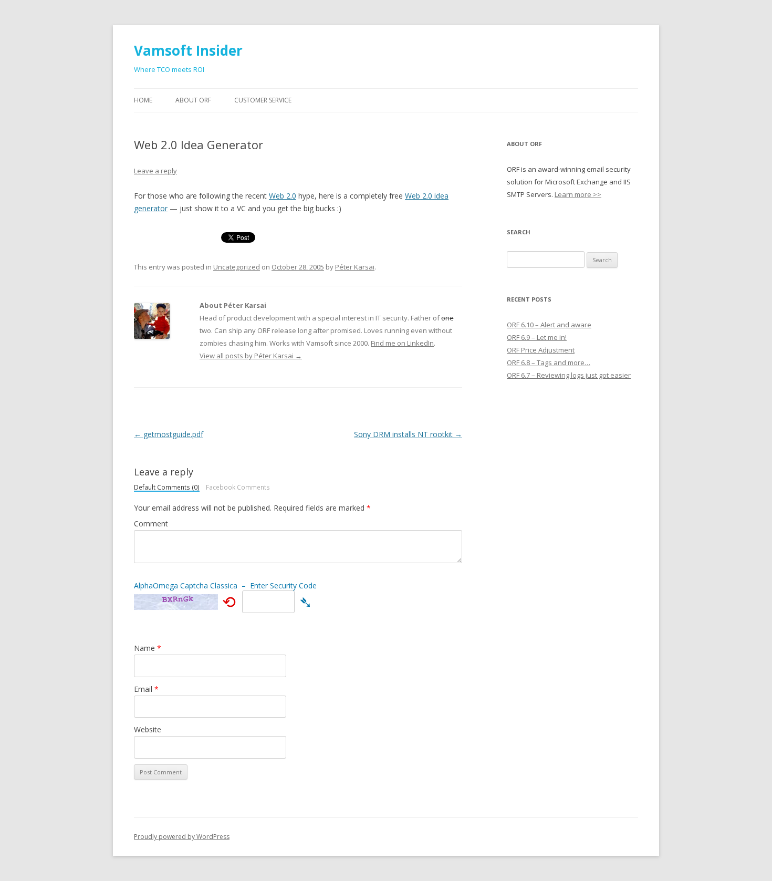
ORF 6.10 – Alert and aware (549, 324)
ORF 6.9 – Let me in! (537, 337)
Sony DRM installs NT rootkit (408, 434)
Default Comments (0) (167, 487)
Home (143, 100)
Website (147, 729)
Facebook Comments (238, 487)
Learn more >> (578, 194)
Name (147, 648)
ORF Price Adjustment (541, 350)
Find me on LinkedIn (402, 343)
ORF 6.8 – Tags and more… (548, 362)
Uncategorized (236, 267)
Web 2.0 (282, 196)
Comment (151, 523)
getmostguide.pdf (168, 434)
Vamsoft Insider (188, 50)
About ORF (193, 100)
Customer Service (262, 100)
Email (146, 689)
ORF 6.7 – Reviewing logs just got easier (569, 375)
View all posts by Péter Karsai (251, 355)
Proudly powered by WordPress (181, 836)
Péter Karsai (354, 267)
